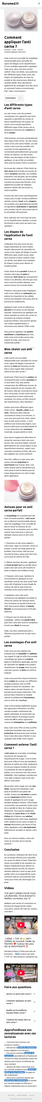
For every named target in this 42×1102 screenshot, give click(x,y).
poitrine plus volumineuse (16, 1080)
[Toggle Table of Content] (19, 98)
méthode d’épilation (27, 1048)
